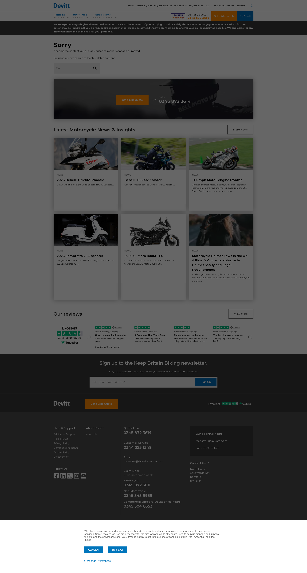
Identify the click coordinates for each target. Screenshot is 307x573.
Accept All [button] (93, 549)
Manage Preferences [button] (99, 560)
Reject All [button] (117, 549)
